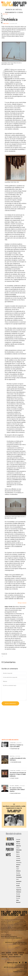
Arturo (19, 850)
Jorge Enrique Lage (15, 748)
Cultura (12, 785)
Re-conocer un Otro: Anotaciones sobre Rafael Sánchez (17, 789)
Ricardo (19, 875)
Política (12, 756)
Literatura (13, 742)
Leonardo (18, 890)
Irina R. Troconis (14, 778)
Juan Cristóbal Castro (16, 793)
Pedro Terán (6, 23)
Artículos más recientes (10, 739)
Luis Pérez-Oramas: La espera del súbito (16, 745)
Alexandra (18, 864)
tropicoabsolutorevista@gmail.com (13, 938)
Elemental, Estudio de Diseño (20, 971)
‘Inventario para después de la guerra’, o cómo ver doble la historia (18, 774)
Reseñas (18, 770)
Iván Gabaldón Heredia (16, 762)
